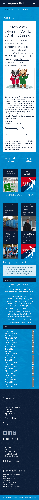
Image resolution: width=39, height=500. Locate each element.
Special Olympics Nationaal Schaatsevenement (10, 245)
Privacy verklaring (10, 418)
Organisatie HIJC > (9, 480)
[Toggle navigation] (34, 3)
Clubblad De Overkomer (12, 407)
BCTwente (8, 448)
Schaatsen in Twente (11, 416)
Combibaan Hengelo (11, 456)
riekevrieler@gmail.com (12, 116)
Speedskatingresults (11, 454)
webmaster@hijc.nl (23, 274)
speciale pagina (21, 59)
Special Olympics (23, 135)
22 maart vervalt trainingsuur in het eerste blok (28, 180)
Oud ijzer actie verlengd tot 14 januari (10, 217)
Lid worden (8, 409)
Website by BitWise (30, 497)
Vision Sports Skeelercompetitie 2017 (10, 180)
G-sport (15, 135)
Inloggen (20, 497)
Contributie (8, 412)
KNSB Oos (8, 450)
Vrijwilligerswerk (10, 414)
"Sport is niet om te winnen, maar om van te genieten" (28, 217)
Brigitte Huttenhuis (11, 128)
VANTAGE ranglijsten (11, 452)
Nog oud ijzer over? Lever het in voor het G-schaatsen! (28, 245)
